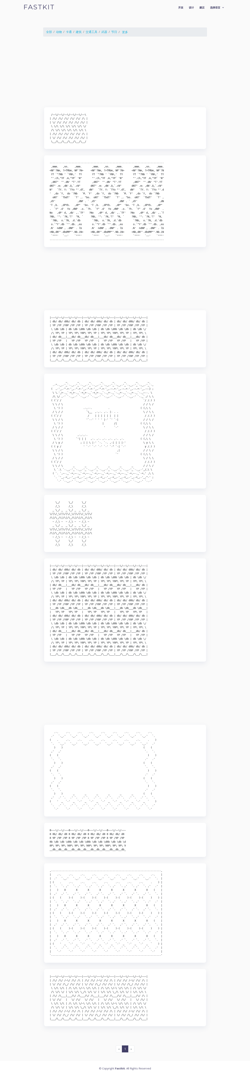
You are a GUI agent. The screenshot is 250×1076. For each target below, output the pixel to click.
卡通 (69, 32)
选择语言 (215, 7)
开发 (180, 7)
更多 (125, 32)
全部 (49, 32)
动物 (59, 32)
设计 (191, 7)
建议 (202, 7)
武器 (104, 32)
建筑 (79, 32)
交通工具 (91, 32)
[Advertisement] (125, 72)
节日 (114, 32)
